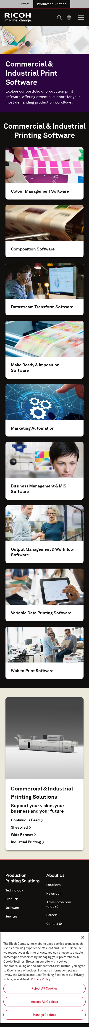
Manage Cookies (44, 1014)
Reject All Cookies (44, 988)
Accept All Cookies (44, 1001)
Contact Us (54, 924)
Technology (14, 890)
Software (12, 908)
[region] (44, 977)
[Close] (83, 937)
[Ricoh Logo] (18, 17)
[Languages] (69, 17)
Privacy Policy (40, 979)
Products (11, 899)
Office (25, 4)
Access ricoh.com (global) (58, 904)
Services (11, 916)
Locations (53, 885)
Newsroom (54, 893)
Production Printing (52, 4)
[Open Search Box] (59, 17)
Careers (51, 915)
